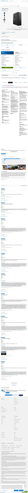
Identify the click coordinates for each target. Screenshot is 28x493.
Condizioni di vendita (11, 445)
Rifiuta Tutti (16, 490)
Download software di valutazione (17, 440)
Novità (14, 425)
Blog (14, 434)
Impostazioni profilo (16, 402)
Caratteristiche (15, 82)
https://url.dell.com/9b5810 (4, 266)
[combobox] (16, 1)
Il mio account (15, 399)
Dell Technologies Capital (16, 422)
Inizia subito (7, 392)
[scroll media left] (1, 167)
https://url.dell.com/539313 (19, 329)
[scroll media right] (26, 167)
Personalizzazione (4, 82)
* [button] (4, 101)
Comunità (15, 408)
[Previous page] (11, 72)
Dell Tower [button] (7, 47)
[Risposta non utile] (6, 179)
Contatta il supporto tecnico (4, 410)
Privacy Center (15, 437)
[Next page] (16, 72)
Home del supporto (3, 408)
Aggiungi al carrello (7, 67)
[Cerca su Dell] (23, 1)
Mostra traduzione (3, 195)
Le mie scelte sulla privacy (4, 447)
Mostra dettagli (2, 492)
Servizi (2, 422)
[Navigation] (1, 1)
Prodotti (2, 419)
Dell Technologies (3, 443)
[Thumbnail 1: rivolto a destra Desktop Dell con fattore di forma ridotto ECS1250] (4, 13)
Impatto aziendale (16, 428)
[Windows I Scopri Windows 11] (8, 395)
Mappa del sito (2, 399)
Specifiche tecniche (4, 65)
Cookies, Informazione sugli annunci (15, 447)
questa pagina (17, 479)
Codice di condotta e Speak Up (17, 419)
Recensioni (20, 82)
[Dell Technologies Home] (5, 1)
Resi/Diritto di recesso (3, 411)
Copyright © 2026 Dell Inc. (4, 445)
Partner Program (3, 437)
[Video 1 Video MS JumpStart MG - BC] (4, 20)
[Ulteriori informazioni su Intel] (21, 395)
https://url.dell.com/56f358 (20, 230)
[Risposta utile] (5, 179)
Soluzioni (2, 420)
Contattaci (15, 410)
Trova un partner (3, 434)
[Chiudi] (23, 484)
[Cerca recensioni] (21, 185)
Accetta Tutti (21, 490)
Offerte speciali (3, 70)
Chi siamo (15, 417)
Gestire (4, 490)
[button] (25, 1)
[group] (17, 19)
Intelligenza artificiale (3, 417)
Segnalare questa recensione (4, 250)
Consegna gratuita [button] (13, 32)
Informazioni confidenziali (19, 445)
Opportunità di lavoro (16, 420)
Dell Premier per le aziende (10, 443)
